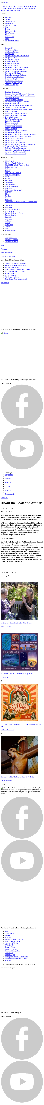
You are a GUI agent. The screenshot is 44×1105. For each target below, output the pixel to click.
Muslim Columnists (11, 123)
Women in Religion (11, 65)
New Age (8, 205)
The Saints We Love (12, 277)
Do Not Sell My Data (12, 951)
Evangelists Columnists (13, 103)
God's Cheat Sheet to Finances (15, 263)
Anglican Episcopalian (12, 175)
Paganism (8, 207)
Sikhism (8, 221)
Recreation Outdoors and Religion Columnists (20, 134)
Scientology (9, 217)
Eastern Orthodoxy (11, 186)
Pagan (7, 39)
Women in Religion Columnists (15, 154)
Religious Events (11, 58)
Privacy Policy (10, 947)
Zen (6, 228)
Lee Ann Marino (6, 780)
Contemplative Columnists (14, 100)
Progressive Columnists (13, 132)
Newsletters (5, 283)
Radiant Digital (10, 955)
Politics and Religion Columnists (16, 131)
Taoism (7, 227)
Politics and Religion (12, 63)
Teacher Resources (11, 242)
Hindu (9, 8)
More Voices (9, 33)
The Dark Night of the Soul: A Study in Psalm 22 (17, 777)
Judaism (8, 196)
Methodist (8, 200)
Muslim (29, 8)
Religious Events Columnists (15, 142)
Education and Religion (13, 73)
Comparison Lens (11, 238)
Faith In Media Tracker (8, 256)
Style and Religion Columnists (15, 148)
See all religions (10, 230)
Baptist (7, 178)
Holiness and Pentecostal (13, 190)
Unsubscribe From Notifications (16, 958)
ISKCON (8, 192)
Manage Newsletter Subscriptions (16, 957)
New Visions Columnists (13, 125)
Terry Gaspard (6, 626)
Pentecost (8, 490)
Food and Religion (11, 50)
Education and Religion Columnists (17, 102)
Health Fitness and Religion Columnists (18, 109)
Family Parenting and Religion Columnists (19, 105)
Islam (7, 194)
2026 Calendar (10, 161)
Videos (7, 171)
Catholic (10, 6)
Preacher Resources (11, 240)
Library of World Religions (14, 163)
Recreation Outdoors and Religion (16, 67)
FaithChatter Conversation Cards (16, 279)
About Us (8, 931)
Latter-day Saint (21, 8)
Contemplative (17, 6)
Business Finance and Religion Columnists (19, 94)
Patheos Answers (11, 167)
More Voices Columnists (13, 119)
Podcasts (8, 169)
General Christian (11, 25)
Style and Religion (11, 61)
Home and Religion (11, 79)
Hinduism (8, 188)
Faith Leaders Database (13, 173)
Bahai (7, 177)
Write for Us (9, 945)
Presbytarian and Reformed (14, 209)
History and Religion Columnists (16, 113)
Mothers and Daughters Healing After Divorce (16, 623)
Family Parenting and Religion (15, 75)
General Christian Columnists (15, 107)
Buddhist (4, 6)
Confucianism (10, 184)
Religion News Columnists (14, 138)
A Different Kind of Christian (15, 271)
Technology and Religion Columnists (17, 150)
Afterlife (8, 482)
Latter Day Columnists (12, 121)
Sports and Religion (11, 52)
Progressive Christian (13, 10)
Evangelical (26, 6)
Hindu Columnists (11, 111)
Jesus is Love (9, 273)
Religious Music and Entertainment (17, 56)
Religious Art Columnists (13, 140)
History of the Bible (11, 267)
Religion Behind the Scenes (14, 213)
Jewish (13, 8)
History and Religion (12, 59)
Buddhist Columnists (12, 92)
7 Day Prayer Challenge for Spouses (17, 269)
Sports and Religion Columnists (15, 146)
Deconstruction (10, 494)
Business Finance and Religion (15, 69)
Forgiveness (9, 475)
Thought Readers (6, 253)
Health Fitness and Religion (14, 77)
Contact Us (9, 953)
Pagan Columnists (11, 129)
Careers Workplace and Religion (16, 71)
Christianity (9, 182)
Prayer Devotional (11, 275)
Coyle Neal (5, 677)
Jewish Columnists (11, 117)
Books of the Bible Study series (15, 265)
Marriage (8, 478)
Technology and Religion (13, 83)
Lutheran (8, 198)
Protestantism (9, 211)
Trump (7, 486)
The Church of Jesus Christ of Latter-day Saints (21, 202)
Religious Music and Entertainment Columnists (21, 144)
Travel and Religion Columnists (15, 152)
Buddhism (8, 180)
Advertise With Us (11, 943)
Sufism (7, 223)
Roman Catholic (10, 215)
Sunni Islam (9, 225)
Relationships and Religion (14, 81)
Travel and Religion (11, 85)
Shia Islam (8, 219)
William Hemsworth (7, 730)
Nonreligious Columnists (13, 127)
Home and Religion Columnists (15, 115)
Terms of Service (11, 949)
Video (3, 245)
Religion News (10, 48)
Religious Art (9, 54)
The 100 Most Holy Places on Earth (17, 165)
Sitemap (8, 960)
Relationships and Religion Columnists (18, 136)
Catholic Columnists (12, 98)
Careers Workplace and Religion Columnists (20, 96)
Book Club (4, 498)
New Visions (9, 37)
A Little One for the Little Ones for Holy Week (16, 673)
